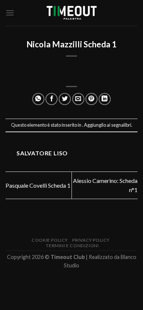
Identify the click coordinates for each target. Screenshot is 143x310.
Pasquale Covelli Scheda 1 (38, 185)
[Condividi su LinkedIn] (105, 99)
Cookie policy (50, 240)
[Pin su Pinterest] (91, 99)
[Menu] (10, 13)
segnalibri (121, 125)
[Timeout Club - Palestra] (71, 13)
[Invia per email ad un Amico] (78, 99)
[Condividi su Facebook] (51, 99)
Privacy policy (91, 240)
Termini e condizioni (72, 245)
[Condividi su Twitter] (65, 99)
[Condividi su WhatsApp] (38, 99)
